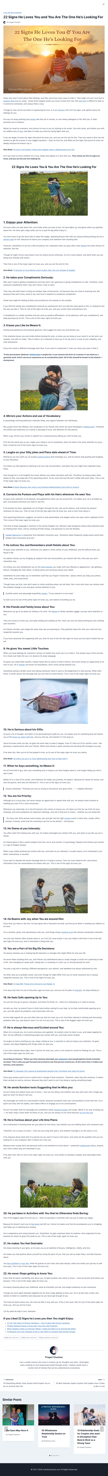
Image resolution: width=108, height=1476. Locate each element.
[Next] (102, 1429)
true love (82, 101)
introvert (61, 110)
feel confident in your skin (18, 1263)
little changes (46, 567)
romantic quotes (61, 1110)
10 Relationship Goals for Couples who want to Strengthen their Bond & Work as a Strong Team (88, 1436)
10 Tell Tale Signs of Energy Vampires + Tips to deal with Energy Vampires (38, 1323)
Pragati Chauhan (14, 22)
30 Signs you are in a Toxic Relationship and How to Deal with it (40, 759)
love (21, 131)
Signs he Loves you (11, 1337)
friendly (22, 665)
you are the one (86, 1113)
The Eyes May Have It (17, 1430)
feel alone (35, 1224)
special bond (89, 427)
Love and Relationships (12, 13)
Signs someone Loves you (48, 1337)
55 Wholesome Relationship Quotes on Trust (53, 1433)
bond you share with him (22, 737)
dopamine (63, 1059)
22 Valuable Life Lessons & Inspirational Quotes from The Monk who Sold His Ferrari (49, 1071)
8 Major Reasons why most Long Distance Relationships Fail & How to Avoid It (46, 487)
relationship (34, 354)
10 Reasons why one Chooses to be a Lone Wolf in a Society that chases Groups (41, 1332)
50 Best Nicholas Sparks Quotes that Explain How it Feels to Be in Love (80, 1383)
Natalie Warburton (13, 535)
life (69, 339)
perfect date (8, 239)
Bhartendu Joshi (49, 1441)
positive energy (43, 457)
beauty (33, 119)
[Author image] (4, 22)
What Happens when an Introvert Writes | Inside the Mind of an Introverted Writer (41, 1329)
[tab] (49, 1455)
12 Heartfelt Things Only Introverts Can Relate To (34, 984)
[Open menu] (103, 4)
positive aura (67, 932)
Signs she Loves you (28, 1337)
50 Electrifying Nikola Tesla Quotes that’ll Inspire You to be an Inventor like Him (26, 1383)
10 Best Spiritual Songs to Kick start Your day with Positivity (32, 1326)
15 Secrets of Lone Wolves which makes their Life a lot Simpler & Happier (44, 270)
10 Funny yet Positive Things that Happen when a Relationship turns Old (43, 150)
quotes (44, 593)
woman (67, 818)
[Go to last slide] (6, 1429)
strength (78, 990)
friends (84, 246)
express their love (10, 101)
